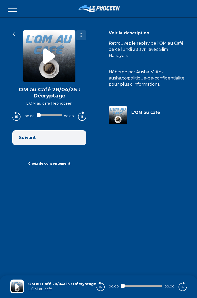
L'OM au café (38, 103)
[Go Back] (14, 33)
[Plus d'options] (81, 35)
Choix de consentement (49, 163)
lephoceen (62, 103)
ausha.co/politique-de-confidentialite (146, 78)
